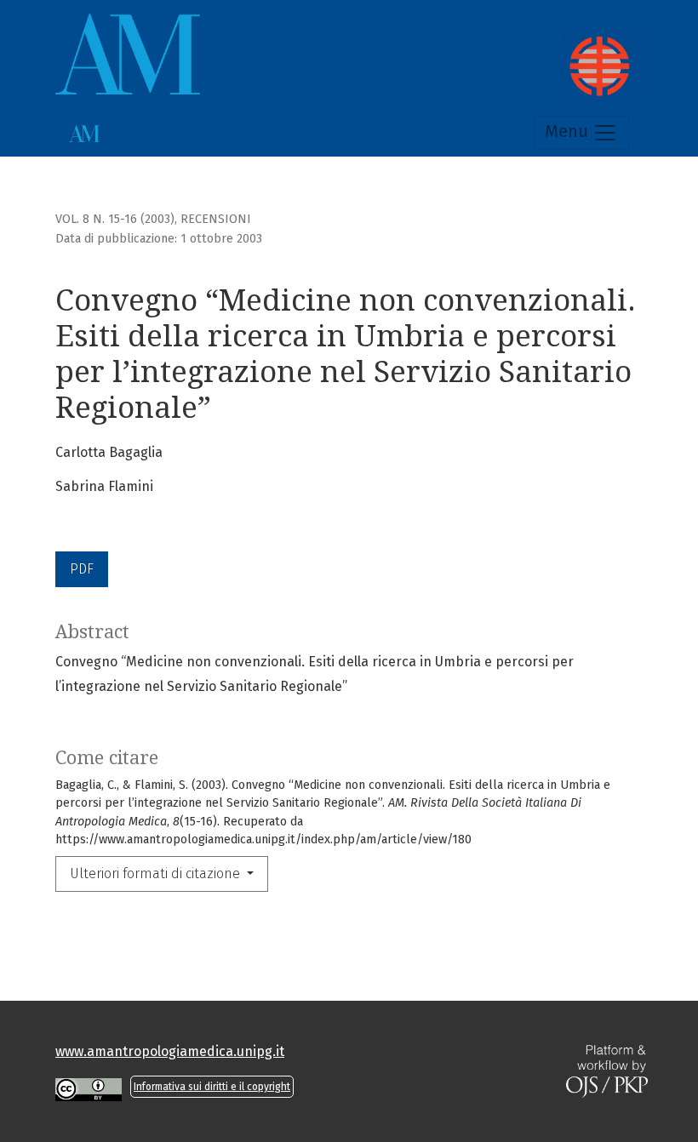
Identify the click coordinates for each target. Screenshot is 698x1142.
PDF (82, 569)
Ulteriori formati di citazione (156, 873)
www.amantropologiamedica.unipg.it (169, 1051)
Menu (568, 131)
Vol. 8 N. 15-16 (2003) (114, 219)
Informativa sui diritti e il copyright (212, 1087)
